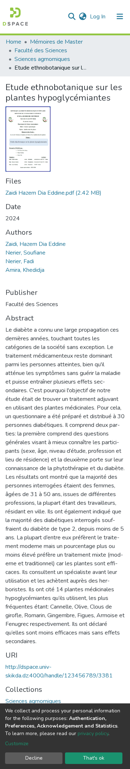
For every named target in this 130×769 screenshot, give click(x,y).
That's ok (93, 758)
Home (13, 42)
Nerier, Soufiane (25, 253)
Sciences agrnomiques (42, 59)
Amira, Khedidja (24, 270)
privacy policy (93, 733)
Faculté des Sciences (40, 50)
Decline (34, 758)
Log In (98, 17)
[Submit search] (72, 16)
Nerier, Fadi (19, 261)
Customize (17, 743)
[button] (82, 16)
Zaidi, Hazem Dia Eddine (35, 244)
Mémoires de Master (56, 42)
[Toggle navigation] (120, 16)
